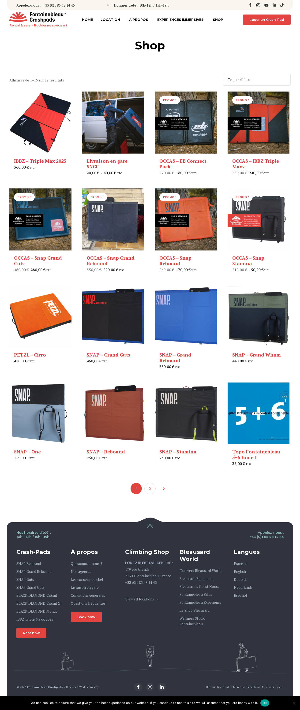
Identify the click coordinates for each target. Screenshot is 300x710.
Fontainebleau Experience (200, 602)
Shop (218, 20)
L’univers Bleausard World (200, 570)
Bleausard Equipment (197, 578)
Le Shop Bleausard (195, 610)
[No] (294, 703)
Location (110, 20)
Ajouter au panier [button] (40, 152)
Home (87, 20)
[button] (267, 20)
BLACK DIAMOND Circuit (36, 595)
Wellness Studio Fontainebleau (192, 621)
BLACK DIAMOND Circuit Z (38, 603)
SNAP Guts (25, 579)
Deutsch (240, 579)
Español (240, 595)
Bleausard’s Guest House (200, 586)
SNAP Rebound (28, 563)
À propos (138, 20)
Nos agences (81, 571)
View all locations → (141, 599)
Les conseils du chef (87, 579)
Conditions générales (88, 595)
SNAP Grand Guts (30, 587)
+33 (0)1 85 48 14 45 (59, 5)
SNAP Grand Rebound (33, 571)
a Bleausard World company (81, 687)
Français (240, 563)
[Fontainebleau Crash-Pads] (38, 17)
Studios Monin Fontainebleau (241, 687)
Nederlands (243, 587)
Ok (265, 703)
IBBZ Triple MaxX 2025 (34, 619)
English (240, 571)
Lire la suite (186, 152)
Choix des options (113, 152)
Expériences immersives (180, 20)
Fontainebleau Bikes (196, 594)
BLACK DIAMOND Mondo (37, 611)
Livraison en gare (85, 587)
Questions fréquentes (88, 603)
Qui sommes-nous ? (86, 563)
